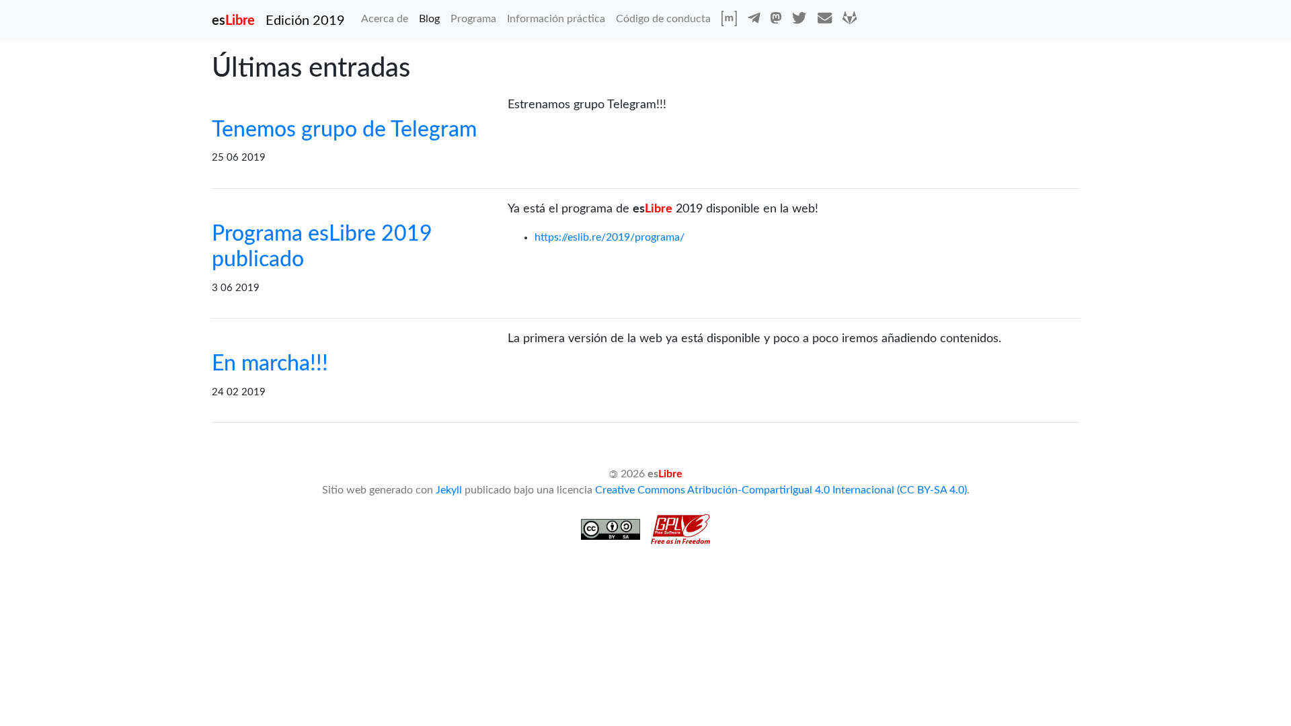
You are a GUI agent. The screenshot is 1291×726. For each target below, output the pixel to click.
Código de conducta (663, 18)
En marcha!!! (270, 363)
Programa (473, 18)
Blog (429, 18)
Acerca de (387, 18)
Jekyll (449, 490)
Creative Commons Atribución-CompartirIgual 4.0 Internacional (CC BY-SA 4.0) (781, 490)
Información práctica (556, 18)
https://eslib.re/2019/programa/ (609, 237)
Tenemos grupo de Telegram (344, 129)
